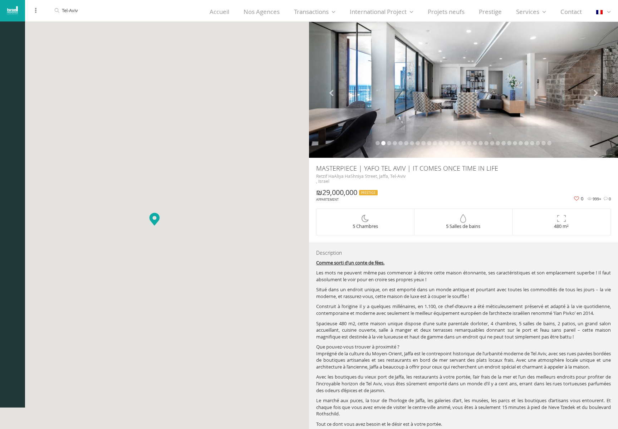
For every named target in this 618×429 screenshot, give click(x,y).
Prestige (490, 12)
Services (527, 12)
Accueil (219, 12)
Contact (571, 12)
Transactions (311, 12)
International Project (378, 12)
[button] (154, 219)
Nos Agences (262, 12)
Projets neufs (446, 12)
